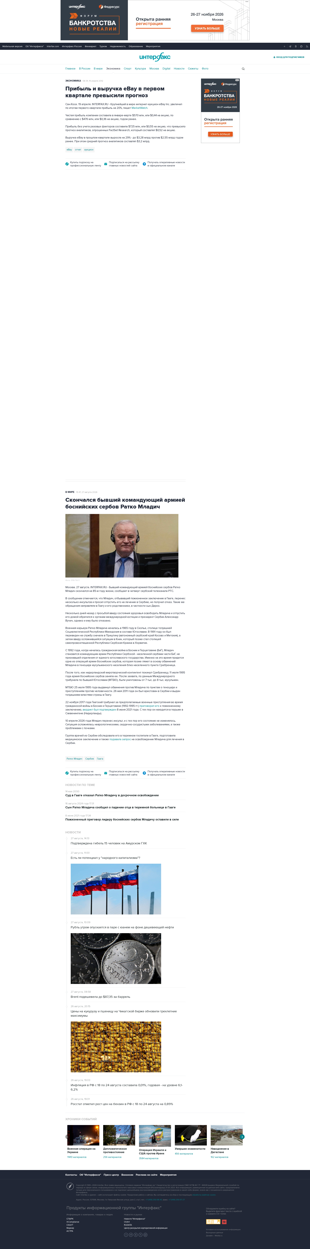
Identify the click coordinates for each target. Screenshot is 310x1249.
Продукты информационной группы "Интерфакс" (114, 1207)
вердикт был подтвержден (99, 709)
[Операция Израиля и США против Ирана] (155, 1146)
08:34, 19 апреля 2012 (93, 81)
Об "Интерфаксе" (35, 46)
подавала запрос (120, 739)
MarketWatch (139, 108)
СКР (84, 344)
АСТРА (70, 1231)
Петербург (73, 344)
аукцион (88, 149)
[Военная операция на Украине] (83, 1144)
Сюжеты (193, 68)
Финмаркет (90, 46)
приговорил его (149, 706)
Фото (205, 68)
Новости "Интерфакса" (134, 1219)
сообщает (104, 298)
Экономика (113, 68)
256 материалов (112, 1157)
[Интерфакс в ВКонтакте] (136, 1235)
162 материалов (219, 1157)
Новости (179, 68)
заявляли (166, 332)
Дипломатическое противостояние (115, 1150)
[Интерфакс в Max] (145, 1235)
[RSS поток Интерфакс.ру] (141, 1235)
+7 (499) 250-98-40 (154, 1200)
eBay (69, 149)
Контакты (71, 1174)
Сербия (89, 758)
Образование (136, 46)
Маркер (70, 1228)
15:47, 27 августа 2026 (86, 492)
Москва (154, 68)
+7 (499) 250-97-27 (177, 1200)
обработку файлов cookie (204, 1195)
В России (84, 68)
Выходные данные (214, 1232)
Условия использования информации (223, 1229)
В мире (98, 68)
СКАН (127, 1222)
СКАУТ (70, 1225)
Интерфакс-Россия (72, 46)
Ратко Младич (74, 758)
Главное (70, 68)
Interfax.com (53, 46)
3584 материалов (148, 1158)
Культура (140, 68)
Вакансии (127, 1174)
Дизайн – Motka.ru (214, 1235)
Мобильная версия (12, 46)
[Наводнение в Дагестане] (227, 1144)
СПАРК (70, 1219)
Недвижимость (118, 46)
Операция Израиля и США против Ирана (152, 1152)
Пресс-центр (111, 1174)
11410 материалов (76, 1157)
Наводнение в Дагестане (220, 1150)
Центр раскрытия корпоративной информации (145, 1228)
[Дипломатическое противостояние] (119, 1144)
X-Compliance (73, 1222)
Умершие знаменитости (190, 1148)
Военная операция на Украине (81, 1150)
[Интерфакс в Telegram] (131, 1235)
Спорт (127, 68)
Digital (166, 68)
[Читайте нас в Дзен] (126, 1235)
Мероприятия (153, 46)
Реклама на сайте (146, 1174)
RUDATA (128, 1225)
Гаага (100, 758)
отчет (78, 149)
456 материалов (184, 1153)
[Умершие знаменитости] (191, 1144)
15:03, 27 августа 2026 (90, 192)
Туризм (103, 46)
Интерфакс (155, 57)
